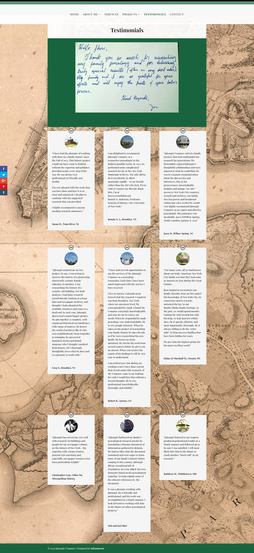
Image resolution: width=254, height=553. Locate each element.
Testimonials (155, 14)
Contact (177, 14)
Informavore (97, 548)
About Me (90, 14)
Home (74, 14)
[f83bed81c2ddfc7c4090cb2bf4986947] (127, 111)
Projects (129, 14)
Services (112, 14)
